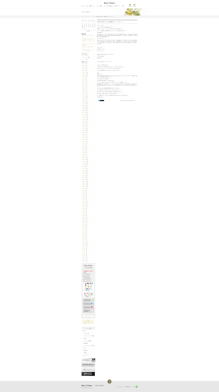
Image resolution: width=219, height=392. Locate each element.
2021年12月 (84, 159)
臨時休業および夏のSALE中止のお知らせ (88, 36)
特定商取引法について (128, 386)
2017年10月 (84, 246)
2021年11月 (84, 161)
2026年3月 (84, 67)
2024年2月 (84, 112)
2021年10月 (84, 163)
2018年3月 (84, 237)
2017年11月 (84, 244)
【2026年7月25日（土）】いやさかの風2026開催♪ (88, 45)
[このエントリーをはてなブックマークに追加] (99, 100)
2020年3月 (84, 195)
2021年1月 (84, 179)
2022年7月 (84, 146)
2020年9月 (84, 186)
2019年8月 (84, 208)
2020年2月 (84, 197)
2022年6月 (84, 148)
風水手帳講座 (86, 343)
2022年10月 (84, 141)
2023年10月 (84, 119)
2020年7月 (84, 190)
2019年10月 (84, 204)
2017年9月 (84, 248)
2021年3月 (84, 175)
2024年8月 (84, 101)
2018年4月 (84, 235)
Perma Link (135, 100)
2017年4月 (84, 257)
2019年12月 (84, 201)
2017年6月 (84, 253)
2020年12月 (84, 181)
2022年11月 (84, 139)
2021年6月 (84, 170)
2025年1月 (84, 92)
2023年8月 (84, 123)
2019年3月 (84, 217)
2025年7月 (84, 81)
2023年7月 (84, 125)
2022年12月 (84, 137)
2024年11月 (84, 96)
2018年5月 (84, 233)
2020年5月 (84, 192)
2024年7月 (84, 103)
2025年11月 (84, 74)
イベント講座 (84, 338)
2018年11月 (84, 222)
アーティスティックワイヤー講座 (89, 345)
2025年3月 (84, 88)
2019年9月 (84, 206)
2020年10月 (84, 184)
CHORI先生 (85, 352)
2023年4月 (84, 130)
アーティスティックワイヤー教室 (89, 335)
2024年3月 (84, 110)
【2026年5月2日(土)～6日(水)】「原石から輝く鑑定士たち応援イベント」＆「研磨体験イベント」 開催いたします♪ (88, 40)
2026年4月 (84, 65)
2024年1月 (84, 114)
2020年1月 (84, 199)
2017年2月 (84, 259)
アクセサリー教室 (86, 333)
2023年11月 (84, 117)
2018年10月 (84, 224)
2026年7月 (84, 63)
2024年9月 (84, 99)
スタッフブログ (84, 57)
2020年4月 (84, 193)
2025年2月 (84, 90)
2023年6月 (84, 126)
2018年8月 (84, 228)
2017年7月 (84, 251)
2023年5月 (84, 128)
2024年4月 (84, 108)
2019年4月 (84, 215)
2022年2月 (84, 155)
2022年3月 (84, 154)
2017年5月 (84, 255)
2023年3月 (84, 132)
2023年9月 (84, 121)
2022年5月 (84, 150)
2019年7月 (84, 210)
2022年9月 (84, 143)
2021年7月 (84, 168)
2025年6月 (84, 83)
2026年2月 (84, 68)
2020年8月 (84, 188)
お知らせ (83, 55)
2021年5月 (84, 172)
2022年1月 (84, 157)
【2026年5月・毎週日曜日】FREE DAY (88, 47)
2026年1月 (84, 70)
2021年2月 (84, 177)
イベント (83, 59)
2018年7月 (84, 230)
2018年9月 (84, 226)
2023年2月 (84, 134)
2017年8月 (84, 250)
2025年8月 (84, 79)
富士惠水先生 (86, 350)
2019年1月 (84, 219)
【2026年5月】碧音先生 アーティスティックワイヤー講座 (88, 51)
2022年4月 (84, 152)
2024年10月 (84, 97)
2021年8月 (84, 166)
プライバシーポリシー (119, 386)
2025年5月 (84, 85)
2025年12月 (84, 72)
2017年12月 (84, 242)
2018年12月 (84, 221)
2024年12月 (84, 94)
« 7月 (84, 29)
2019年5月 (84, 213)
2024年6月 (84, 105)
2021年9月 (84, 164)
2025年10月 (84, 76)
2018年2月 (84, 239)
